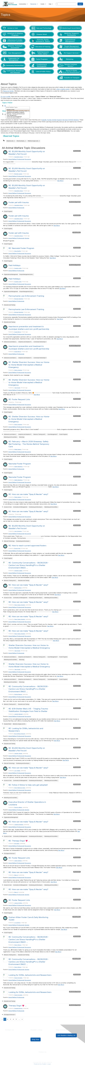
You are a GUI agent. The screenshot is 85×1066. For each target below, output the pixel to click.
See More (60, 181)
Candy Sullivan (18, 860)
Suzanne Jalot (17, 268)
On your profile (5, 96)
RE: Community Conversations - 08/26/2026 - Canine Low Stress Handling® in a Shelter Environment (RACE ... (29, 565)
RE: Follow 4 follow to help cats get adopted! (28, 785)
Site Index (29, 1058)
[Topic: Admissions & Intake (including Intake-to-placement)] (13, 40)
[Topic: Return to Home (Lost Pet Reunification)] (69, 71)
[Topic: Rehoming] (69, 59)
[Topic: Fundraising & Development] (41, 65)
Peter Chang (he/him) (19, 605)
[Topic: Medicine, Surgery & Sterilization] (69, 34)
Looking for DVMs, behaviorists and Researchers (30, 975)
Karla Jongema (18, 370)
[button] (23, 4)
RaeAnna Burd (17, 587)
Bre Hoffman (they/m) (19, 733)
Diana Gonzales (18, 977)
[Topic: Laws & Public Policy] (41, 71)
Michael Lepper (18, 173)
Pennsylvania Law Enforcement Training (26, 296)
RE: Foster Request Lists (19, 399)
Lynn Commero (18, 531)
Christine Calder (18, 570)
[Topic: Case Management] (13, 53)
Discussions (28, 159)
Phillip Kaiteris (17, 449)
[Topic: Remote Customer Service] (69, 65)
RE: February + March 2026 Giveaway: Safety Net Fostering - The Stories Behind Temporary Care (29, 444)
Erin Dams (16, 843)
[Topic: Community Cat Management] (13, 59)
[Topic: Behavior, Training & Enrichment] (13, 46)
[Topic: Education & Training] (41, 46)
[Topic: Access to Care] (13, 28)
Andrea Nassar (18, 694)
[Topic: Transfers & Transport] (69, 77)
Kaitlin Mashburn (18, 466)
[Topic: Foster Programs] (41, 59)
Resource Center (8, 91)
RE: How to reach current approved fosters (27, 545)
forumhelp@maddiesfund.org (17, 1038)
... (19, 1019)
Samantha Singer (18, 156)
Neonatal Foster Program (20, 464)
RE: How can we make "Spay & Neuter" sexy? (28, 494)
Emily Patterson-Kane (19, 787)
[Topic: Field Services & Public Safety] (41, 53)
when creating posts (62, 89)
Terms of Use (46, 1058)
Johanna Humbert (18, 824)
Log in (80, 4)
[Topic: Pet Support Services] (69, 53)
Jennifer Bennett (18, 714)
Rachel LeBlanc (18, 807)
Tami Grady (17, 387)
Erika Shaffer (17, 251)
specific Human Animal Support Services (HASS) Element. (60, 120)
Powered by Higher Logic (42, 1064)
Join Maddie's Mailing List (66, 1035)
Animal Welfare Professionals (16, 159)
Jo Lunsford (17, 922)
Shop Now (35, 1039)
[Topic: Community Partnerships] (13, 65)
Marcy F (16, 875)
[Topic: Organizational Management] (69, 40)
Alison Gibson (17, 945)
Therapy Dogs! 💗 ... (18, 1006)
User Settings (54, 1058)
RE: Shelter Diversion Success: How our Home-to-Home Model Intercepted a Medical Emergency (29, 364)
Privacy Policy (37, 1058)
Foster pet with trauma (19, 202)
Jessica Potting (18, 903)
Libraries (27, 238)
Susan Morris (17, 332)
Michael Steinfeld (18, 298)
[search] (57, 4)
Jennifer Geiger (18, 753)
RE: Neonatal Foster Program (21, 248)
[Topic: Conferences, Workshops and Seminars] (13, 71)
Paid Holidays (14, 265)
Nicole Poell (17, 548)
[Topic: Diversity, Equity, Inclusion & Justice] (41, 40)
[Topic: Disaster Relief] (41, 34)
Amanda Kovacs (18, 1008)
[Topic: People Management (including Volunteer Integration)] (69, 46)
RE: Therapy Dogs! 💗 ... (19, 841)
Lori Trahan (17, 770)
